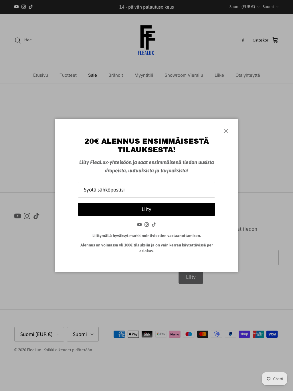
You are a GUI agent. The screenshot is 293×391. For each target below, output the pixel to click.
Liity (146, 209)
